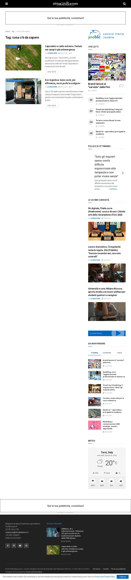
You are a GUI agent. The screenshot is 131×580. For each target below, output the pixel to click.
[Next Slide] (122, 172)
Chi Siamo (96, 569)
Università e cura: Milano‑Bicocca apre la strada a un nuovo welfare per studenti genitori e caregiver (106, 291)
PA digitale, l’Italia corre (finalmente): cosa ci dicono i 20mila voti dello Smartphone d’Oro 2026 (106, 211)
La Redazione (52, 53)
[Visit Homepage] (65, 3)
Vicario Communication (33, 572)
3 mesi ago (107, 299)
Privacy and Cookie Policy (104, 577)
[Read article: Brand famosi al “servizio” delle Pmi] (107, 66)
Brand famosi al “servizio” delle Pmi (99, 85)
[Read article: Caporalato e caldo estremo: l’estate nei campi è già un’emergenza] (23, 57)
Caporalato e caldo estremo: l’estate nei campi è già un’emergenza (72, 549)
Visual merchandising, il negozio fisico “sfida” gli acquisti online (113, 387)
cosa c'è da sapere (23, 31)
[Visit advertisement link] (107, 34)
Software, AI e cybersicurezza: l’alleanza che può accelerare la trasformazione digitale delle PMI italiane (72, 533)
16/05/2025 (63, 87)
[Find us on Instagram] (26, 545)
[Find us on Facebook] (7, 545)
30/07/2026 (63, 53)
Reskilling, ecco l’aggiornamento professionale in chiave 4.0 (114, 374)
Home (7, 31)
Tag (13, 31)
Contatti (106, 569)
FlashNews (12, 47)
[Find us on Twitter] (14, 545)
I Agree (122, 577)
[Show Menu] (6, 4)
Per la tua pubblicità (118, 569)
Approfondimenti (15, 81)
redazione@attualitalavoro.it (16, 532)
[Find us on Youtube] (20, 545)
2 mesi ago (107, 218)
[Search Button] (124, 4)
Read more (52, 72)
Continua (113, 189)
